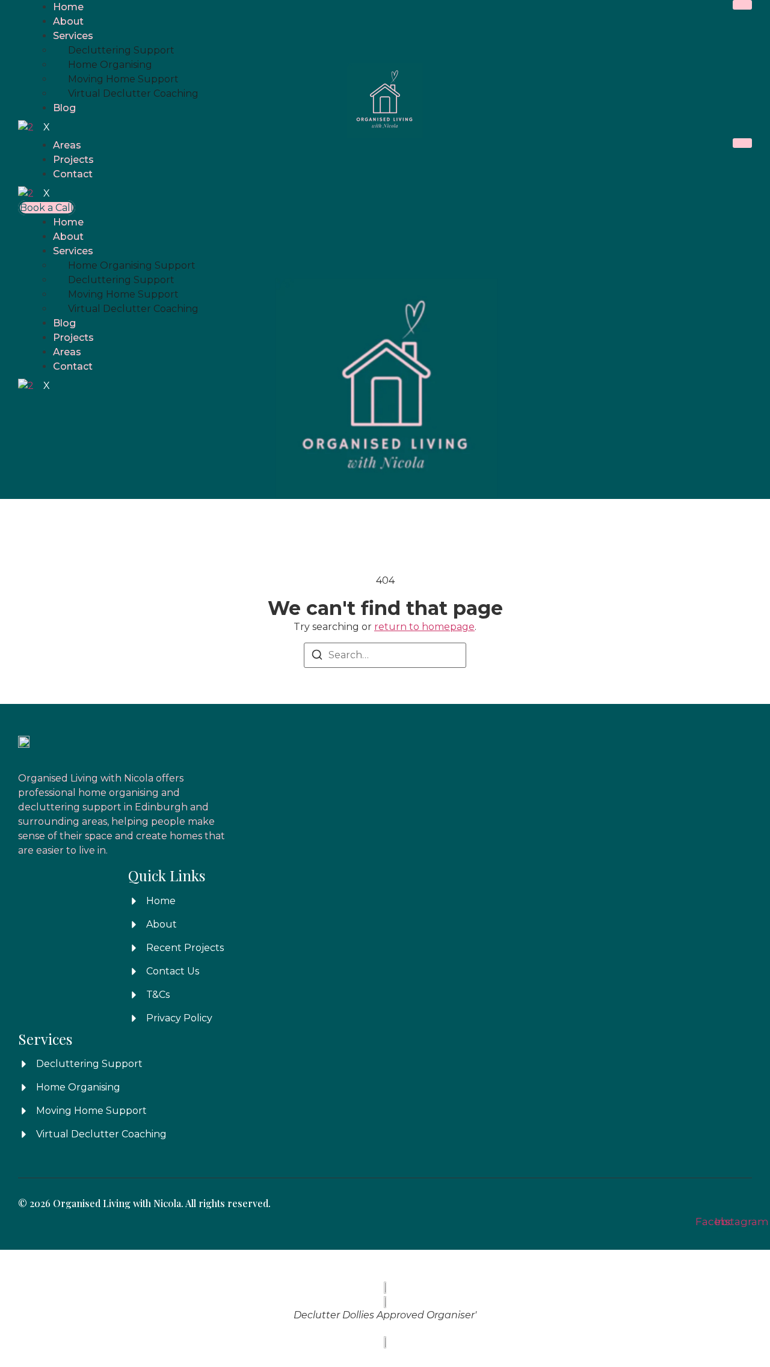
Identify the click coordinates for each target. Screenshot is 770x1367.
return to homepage (424, 626)
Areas (67, 145)
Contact (73, 174)
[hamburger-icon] (742, 5)
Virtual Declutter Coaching (133, 93)
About (68, 21)
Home (68, 7)
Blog (64, 108)
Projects (73, 159)
